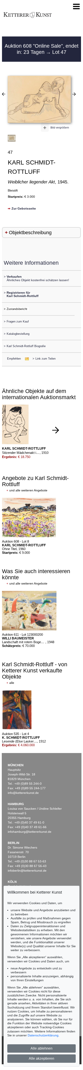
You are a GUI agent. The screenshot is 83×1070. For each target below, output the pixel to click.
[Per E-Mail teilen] (25, 358)
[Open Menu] (76, 6)
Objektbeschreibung (30, 232)
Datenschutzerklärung (43, 1035)
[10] (3, 94)
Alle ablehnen (41, 1048)
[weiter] (55, 430)
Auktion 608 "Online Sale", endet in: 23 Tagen (41, 49)
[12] (74, 94)
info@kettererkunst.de (23, 793)
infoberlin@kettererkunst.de (27, 870)
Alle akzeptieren (41, 1058)
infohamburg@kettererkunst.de (29, 831)
